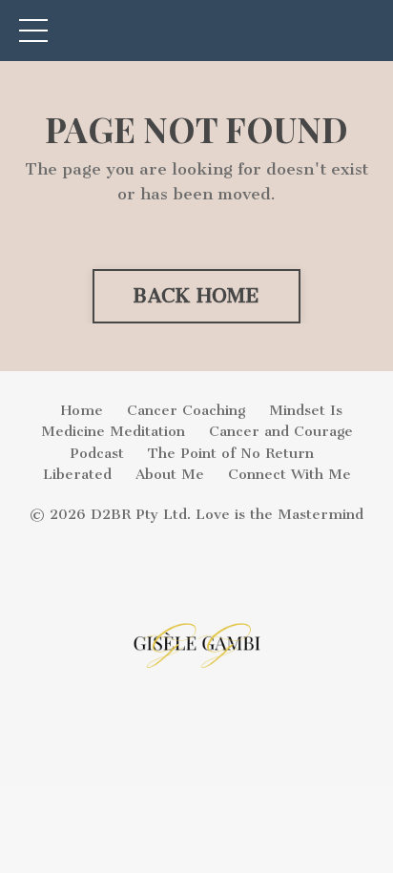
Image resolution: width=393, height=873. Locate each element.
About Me (169, 474)
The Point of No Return (231, 453)
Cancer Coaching (186, 410)
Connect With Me (289, 474)
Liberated (77, 474)
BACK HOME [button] (196, 295)
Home (82, 410)
